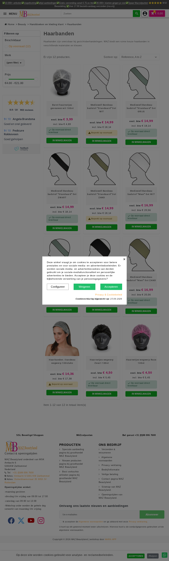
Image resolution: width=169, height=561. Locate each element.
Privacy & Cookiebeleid (108, 294)
